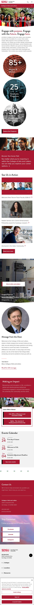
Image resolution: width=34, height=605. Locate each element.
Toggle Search (28, 2)
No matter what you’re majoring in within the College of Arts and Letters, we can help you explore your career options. (16, 162)
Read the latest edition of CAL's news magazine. (16, 298)
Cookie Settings (17, 592)
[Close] (32, 580)
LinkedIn (10, 534)
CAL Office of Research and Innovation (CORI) (17, 414)
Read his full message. (9, 368)
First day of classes (13, 439)
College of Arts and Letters (9, 6)
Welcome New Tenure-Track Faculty (16, 197)
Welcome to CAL (12, 447)
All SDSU (32, 2)
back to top (30, 555)
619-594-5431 (5, 509)
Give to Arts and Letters (13, 284)
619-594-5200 (5, 554)
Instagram (11, 540)
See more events (11, 462)
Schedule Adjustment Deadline (17, 455)
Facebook (11, 529)
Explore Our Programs (10, 131)
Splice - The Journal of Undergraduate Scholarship (17, 422)
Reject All (17, 597)
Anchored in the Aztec (13, 246)
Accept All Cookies (16, 602)
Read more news (8, 251)
